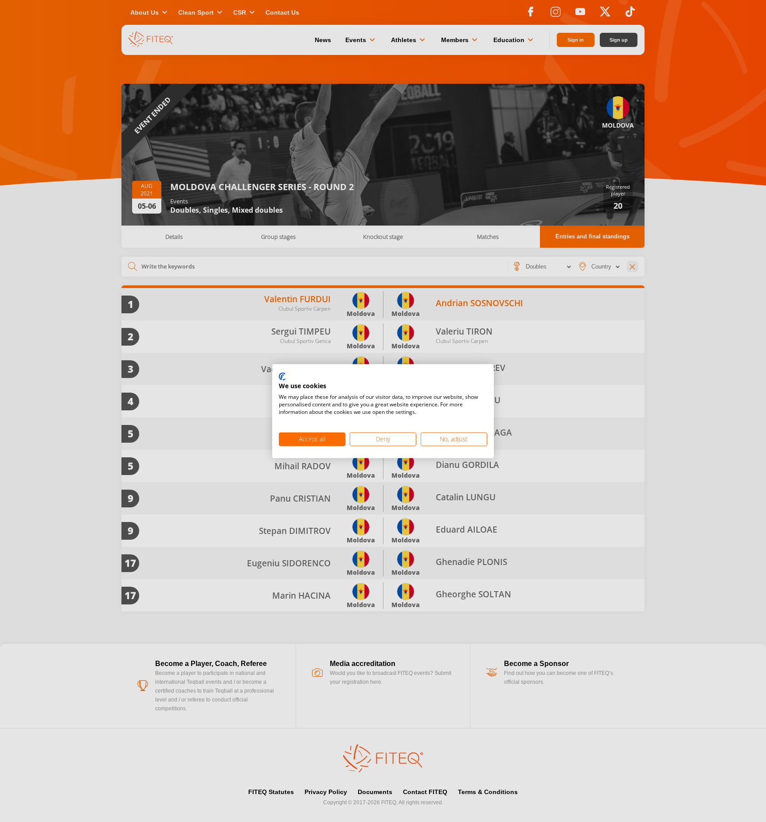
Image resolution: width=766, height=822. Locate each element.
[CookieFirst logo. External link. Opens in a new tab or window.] (282, 376)
